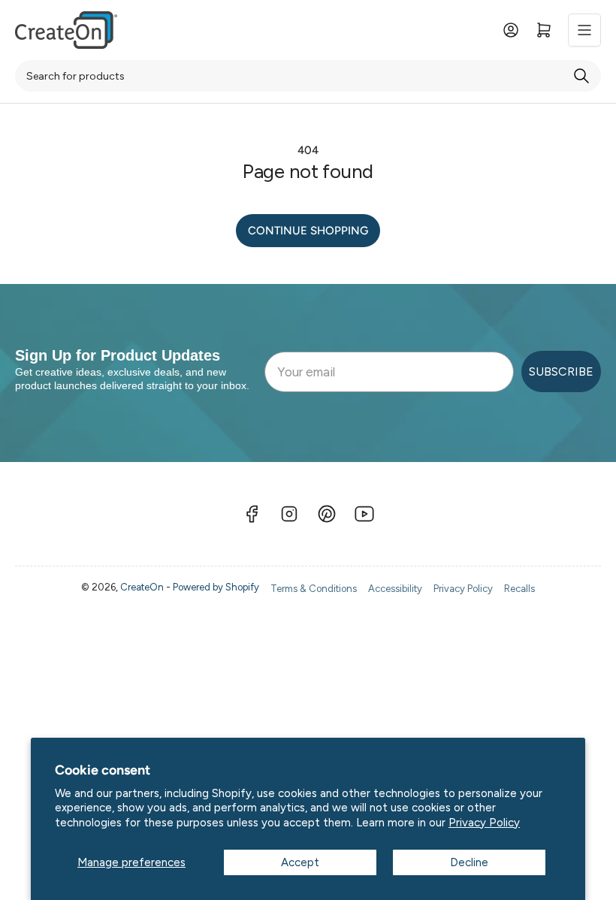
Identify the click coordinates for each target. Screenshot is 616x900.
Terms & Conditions (313, 588)
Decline (469, 862)
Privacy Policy (484, 822)
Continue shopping (308, 230)
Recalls (519, 588)
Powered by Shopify (216, 587)
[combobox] (308, 76)
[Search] (581, 76)
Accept (300, 862)
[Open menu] (584, 30)
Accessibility (395, 588)
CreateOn (142, 587)
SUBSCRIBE (561, 371)
